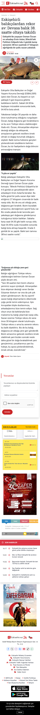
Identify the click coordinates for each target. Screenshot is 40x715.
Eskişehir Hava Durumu (21, 658)
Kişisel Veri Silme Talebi (28, 680)
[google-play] (20, 695)
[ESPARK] (20, 605)
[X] (12, 649)
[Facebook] (8, 649)
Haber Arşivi (21, 672)
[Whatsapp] (32, 649)
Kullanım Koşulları (10, 680)
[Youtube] (24, 649)
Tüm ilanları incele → (31, 427)
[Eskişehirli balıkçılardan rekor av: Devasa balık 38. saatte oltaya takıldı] (20, 68)
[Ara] (37, 3)
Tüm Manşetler (21, 667)
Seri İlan (7, 9)
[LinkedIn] (20, 649)
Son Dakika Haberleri (21, 670)
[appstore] (20, 689)
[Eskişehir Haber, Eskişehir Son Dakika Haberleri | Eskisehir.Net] (20, 3)
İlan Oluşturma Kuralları (16, 683)
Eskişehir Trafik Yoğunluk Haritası (21, 663)
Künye (18, 678)
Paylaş (7, 82)
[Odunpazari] (20, 494)
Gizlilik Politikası (30, 678)
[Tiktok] (28, 649)
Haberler (4, 15)
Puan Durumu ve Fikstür (21, 665)
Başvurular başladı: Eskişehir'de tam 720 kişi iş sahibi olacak (25, 563)
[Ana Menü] (3, 3)
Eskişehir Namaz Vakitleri (21, 660)
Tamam (20, 712)
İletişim (31, 683)
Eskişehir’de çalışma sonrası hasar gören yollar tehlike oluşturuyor (24, 549)
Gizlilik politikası (27, 709)
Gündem (30, 9)
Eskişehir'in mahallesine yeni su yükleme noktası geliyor (23, 576)
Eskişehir (19, 9)
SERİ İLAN (9, 678)
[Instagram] (16, 649)
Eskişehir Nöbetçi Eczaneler (22, 655)
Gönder (7, 412)
